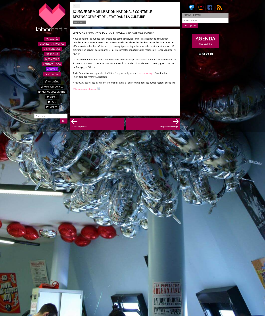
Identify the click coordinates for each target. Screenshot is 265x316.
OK (63, 121)
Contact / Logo (52, 64)
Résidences (52, 53)
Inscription (190, 25)
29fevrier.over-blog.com (85, 89)
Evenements (79, 22)
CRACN (53, 96)
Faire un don (52, 74)
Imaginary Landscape (169, 126)
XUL (54, 101)
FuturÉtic (53, 81)
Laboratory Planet (79, 126)
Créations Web (52, 48)
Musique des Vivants (53, 91)
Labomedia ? (52, 59)
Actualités (52, 38)
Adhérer (52, 69)
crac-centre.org (144, 73)
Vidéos (53, 107)
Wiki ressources (53, 86)
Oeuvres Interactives (52, 43)
